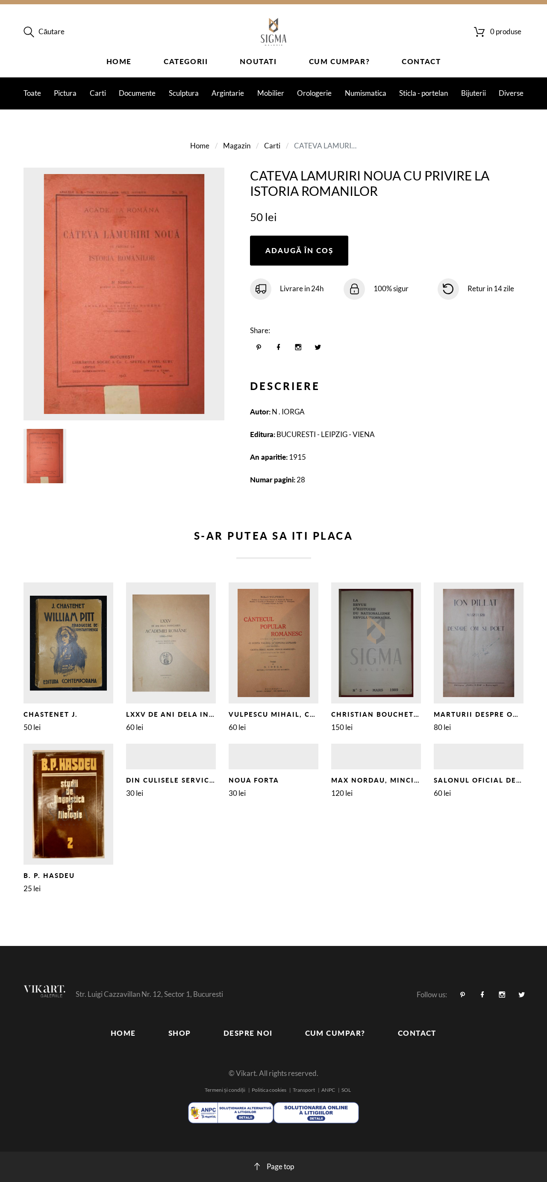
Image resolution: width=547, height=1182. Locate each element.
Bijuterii (473, 93)
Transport (304, 1090)
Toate (32, 93)
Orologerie (314, 93)
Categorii (186, 61)
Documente (137, 93)
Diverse (511, 93)
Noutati (258, 61)
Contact (421, 61)
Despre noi (248, 1032)
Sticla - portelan (423, 93)
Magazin (236, 145)
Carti (98, 93)
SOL (346, 1090)
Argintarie (228, 93)
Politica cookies (269, 1090)
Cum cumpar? (339, 61)
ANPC (328, 1090)
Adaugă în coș (299, 250)
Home (119, 61)
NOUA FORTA (254, 780)
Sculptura (184, 93)
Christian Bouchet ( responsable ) (406, 714)
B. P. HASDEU (49, 875)
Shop (179, 1032)
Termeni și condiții (225, 1090)
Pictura (65, 93)
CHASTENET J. (51, 714)
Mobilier (270, 93)
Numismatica (365, 93)
